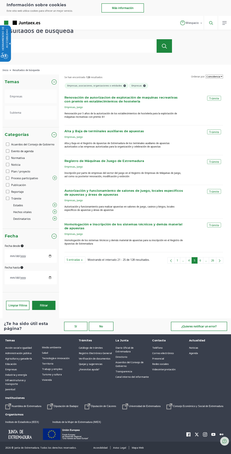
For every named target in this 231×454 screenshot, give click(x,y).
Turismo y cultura (52, 374)
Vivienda (47, 379)
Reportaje (17, 192)
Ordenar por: (198, 76)
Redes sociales (160, 364)
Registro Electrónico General (95, 353)
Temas (12, 82)
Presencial (158, 358)
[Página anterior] (171, 260)
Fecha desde (13, 246)
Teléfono (157, 347)
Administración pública (18, 353)
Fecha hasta (12, 267)
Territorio (47, 363)
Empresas (69, 107)
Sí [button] (76, 326)
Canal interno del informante (132, 376)
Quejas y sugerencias (90, 364)
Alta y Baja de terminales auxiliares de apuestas (104, 131)
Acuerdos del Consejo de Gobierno (32, 144)
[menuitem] (59, 347)
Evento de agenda (21, 151)
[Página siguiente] (219, 260)
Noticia (15, 165)
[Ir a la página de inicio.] (16, 23)
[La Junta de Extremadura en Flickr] (221, 434)
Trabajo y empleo (52, 369)
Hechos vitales (22, 212)
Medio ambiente (51, 347)
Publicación (18, 185)
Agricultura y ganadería (18, 358)
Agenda (193, 353)
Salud (45, 352)
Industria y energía (16, 374)
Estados (18, 205)
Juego (80, 107)
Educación (11, 364)
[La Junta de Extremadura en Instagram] (205, 434)
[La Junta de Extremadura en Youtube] (213, 434)
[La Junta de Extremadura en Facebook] (188, 434)
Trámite (15, 198)
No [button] (101, 326)
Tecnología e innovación (55, 358)
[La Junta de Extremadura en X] (197, 434)
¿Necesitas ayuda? (89, 369)
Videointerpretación (163, 369)
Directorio (121, 356)
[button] (191, 23)
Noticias (193, 347)
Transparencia (124, 371)
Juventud (10, 389)
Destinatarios (22, 219)
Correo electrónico (163, 353)
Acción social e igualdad (18, 347)
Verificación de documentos (94, 358)
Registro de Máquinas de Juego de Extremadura (104, 161)
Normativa (17, 158)
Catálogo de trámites (91, 347)
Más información (122, 8)
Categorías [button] (17, 135)
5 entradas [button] (76, 260)
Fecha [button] (11, 236)
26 (213, 261)
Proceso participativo (24, 178)
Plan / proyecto (20, 171)
